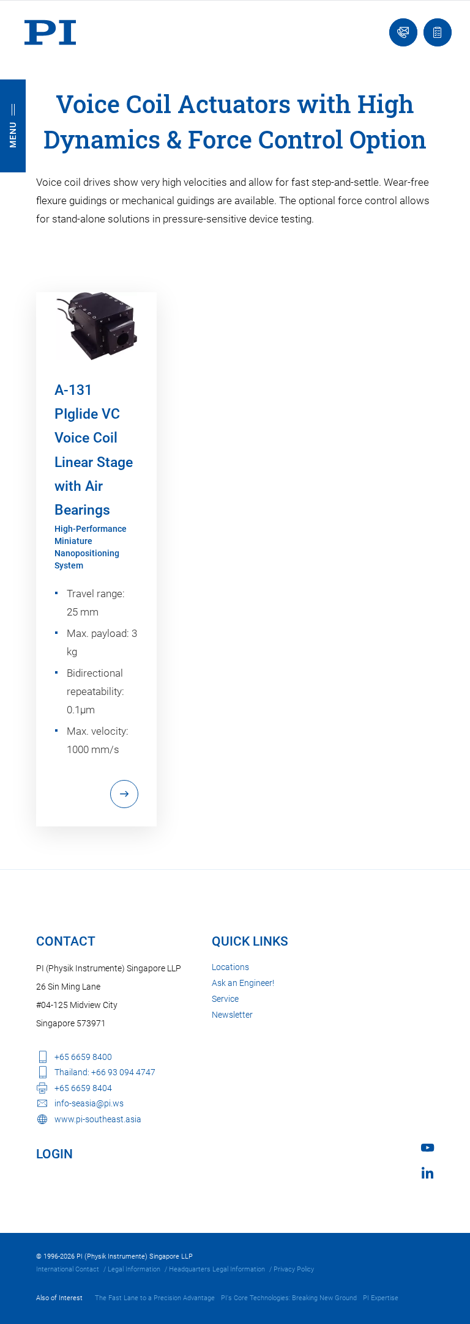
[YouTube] (427, 1148)
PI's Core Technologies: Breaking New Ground (289, 1298)
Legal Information (134, 1269)
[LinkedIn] (427, 1173)
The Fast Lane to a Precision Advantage (155, 1298)
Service (225, 999)
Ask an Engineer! (243, 983)
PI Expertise (380, 1298)
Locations (230, 967)
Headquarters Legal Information (217, 1269)
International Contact (67, 1269)
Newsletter (232, 1015)
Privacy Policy (294, 1269)
